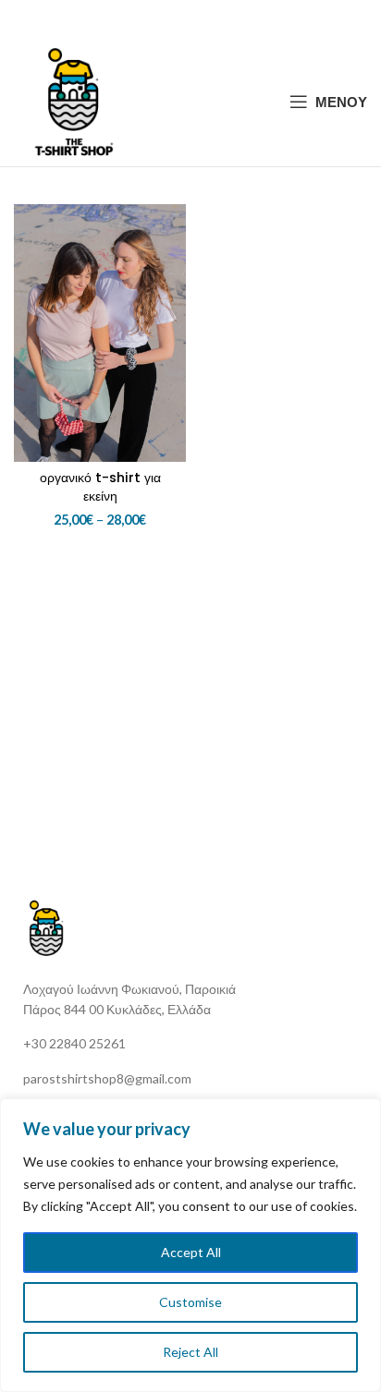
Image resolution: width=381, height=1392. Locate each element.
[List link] (197, 1044)
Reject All (190, 1352)
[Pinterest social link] (190, 18)
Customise (190, 1302)
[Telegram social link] (236, 18)
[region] (190, 1245)
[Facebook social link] (144, 18)
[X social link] (166, 18)
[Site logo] (74, 99)
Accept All (191, 1252)
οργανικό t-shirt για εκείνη (100, 486)
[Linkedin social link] (213, 18)
